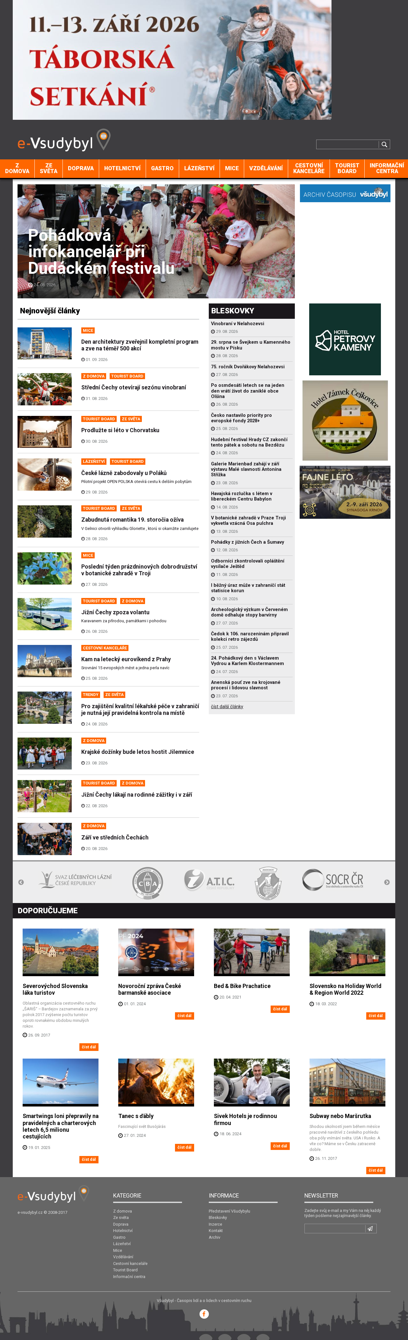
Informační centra (129, 1276)
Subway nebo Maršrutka (340, 1116)
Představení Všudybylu (229, 1211)
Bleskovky (218, 1217)
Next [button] (387, 882)
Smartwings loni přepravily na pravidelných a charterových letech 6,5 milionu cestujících (60, 1126)
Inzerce (215, 1224)
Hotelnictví (122, 168)
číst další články (227, 706)
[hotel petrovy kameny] (345, 339)
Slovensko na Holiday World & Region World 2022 (345, 989)
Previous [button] (21, 882)
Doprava (81, 168)
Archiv (214, 1237)
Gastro (162, 168)
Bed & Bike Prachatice (242, 986)
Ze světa (48, 168)
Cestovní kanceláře (308, 168)
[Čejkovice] (345, 420)
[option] (54, 883)
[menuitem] (17, 168)
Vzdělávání (266, 168)
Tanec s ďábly (136, 1116)
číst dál (89, 1047)
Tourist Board (347, 168)
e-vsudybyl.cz (30, 1212)
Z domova (17, 168)
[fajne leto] (345, 492)
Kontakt (216, 1230)
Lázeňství (199, 168)
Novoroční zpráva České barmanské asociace (149, 989)
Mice (232, 168)
